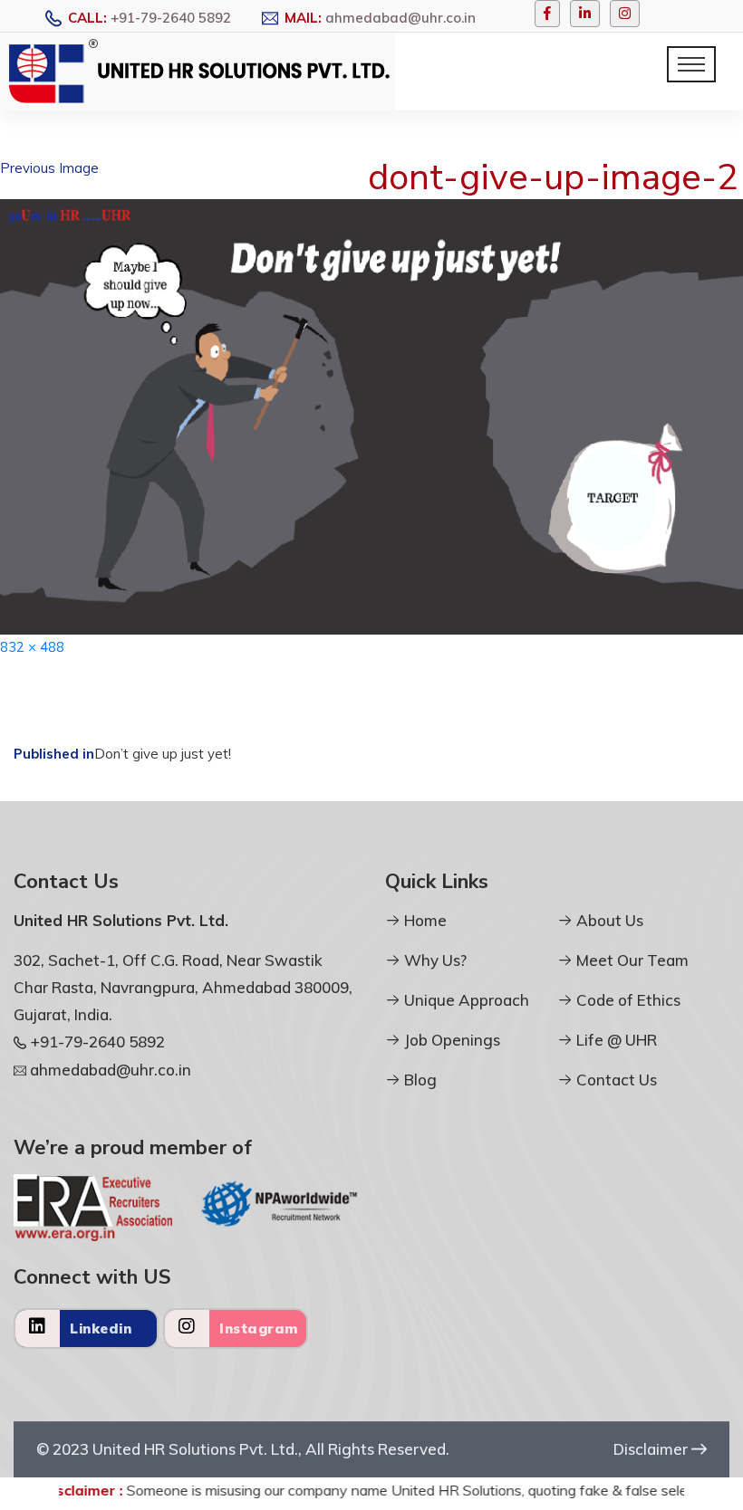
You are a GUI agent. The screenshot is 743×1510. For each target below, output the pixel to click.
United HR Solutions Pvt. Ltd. (195, 1448)
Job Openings (450, 1039)
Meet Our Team (631, 960)
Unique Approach (464, 999)
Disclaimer (652, 1448)
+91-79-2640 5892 (171, 17)
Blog (418, 1079)
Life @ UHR (615, 1039)
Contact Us (615, 1079)
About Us (608, 920)
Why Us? (433, 960)
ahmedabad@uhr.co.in (400, 17)
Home (423, 920)
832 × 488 (32, 646)
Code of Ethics (626, 999)
